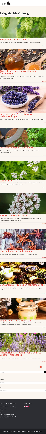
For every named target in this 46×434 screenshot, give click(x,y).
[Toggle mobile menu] (43, 2)
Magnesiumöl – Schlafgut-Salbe (16, 320)
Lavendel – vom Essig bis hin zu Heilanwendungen (16, 115)
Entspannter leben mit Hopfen (15, 39)
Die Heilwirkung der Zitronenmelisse (18, 147)
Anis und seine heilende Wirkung (16, 251)
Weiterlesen (44, 45)
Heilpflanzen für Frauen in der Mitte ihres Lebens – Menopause (20, 353)
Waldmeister (6, 180)
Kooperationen (3, 408)
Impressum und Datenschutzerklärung (8, 406)
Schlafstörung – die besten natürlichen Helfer (22, 285)
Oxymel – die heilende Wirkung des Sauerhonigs (18, 72)
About (1, 410)
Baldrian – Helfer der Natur (13, 215)
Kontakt (1, 412)
